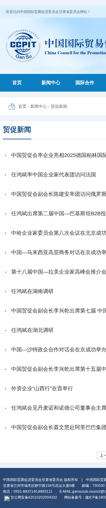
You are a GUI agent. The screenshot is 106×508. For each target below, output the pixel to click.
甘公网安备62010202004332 (34, 497)
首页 (17, 82)
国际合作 (84, 82)
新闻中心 (51, 82)
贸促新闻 (59, 106)
